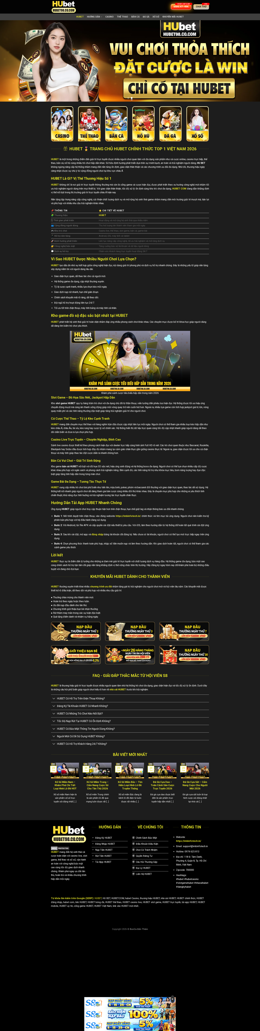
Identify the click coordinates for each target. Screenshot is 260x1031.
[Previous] (9, 61)
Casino (109, 17)
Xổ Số (156, 17)
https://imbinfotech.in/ (128, 516)
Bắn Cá (135, 17)
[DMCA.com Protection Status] (60, 848)
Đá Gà (146, 17)
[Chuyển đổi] (54, 698)
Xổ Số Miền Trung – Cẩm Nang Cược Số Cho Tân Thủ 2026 (97, 785)
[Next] (251, 61)
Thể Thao (122, 17)
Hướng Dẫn (93, 17)
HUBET (80, 17)
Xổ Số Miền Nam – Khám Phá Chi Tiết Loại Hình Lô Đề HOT (65, 785)
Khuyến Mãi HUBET (173, 17)
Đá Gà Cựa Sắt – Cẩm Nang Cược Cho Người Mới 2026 (195, 785)
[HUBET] (66, 7)
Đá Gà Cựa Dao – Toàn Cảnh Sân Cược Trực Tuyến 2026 (162, 785)
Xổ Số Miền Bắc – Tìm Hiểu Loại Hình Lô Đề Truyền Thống (130, 785)
